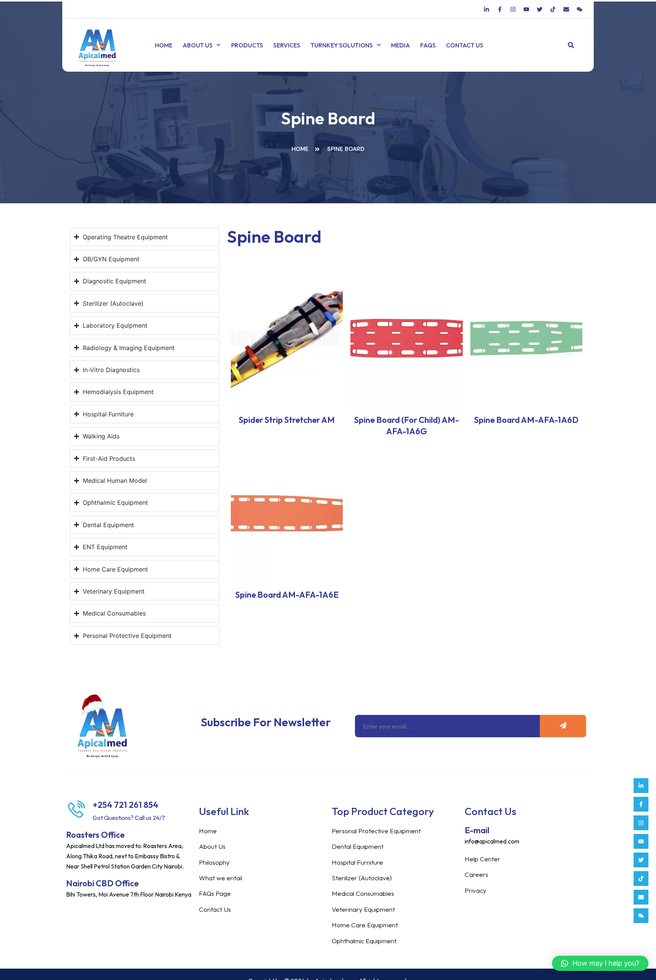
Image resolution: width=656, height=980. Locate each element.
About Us (198, 45)
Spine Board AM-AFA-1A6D (526, 420)
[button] (571, 45)
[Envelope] (641, 897)
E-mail (477, 830)
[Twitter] (641, 860)
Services (286, 45)
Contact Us (464, 45)
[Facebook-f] (641, 804)
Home (163, 45)
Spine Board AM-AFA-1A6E (287, 594)
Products (247, 45)
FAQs (428, 45)
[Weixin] (641, 915)
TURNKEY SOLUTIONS (342, 45)
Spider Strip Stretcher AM (287, 420)
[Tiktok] (641, 878)
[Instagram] (641, 822)
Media (400, 45)
